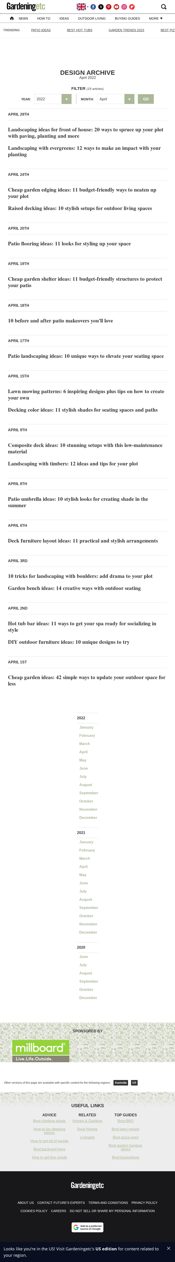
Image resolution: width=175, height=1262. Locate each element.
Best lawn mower (125, 1129)
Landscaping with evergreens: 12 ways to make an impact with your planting (84, 151)
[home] (12, 19)
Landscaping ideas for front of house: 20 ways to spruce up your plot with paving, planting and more (85, 132)
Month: (87, 99)
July (83, 777)
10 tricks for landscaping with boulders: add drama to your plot (80, 576)
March (84, 744)
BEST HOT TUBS (79, 30)
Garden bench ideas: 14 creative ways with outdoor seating (74, 588)
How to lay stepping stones (49, 1131)
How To (43, 18)
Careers (58, 1211)
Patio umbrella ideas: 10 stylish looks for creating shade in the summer (78, 502)
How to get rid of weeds (49, 1141)
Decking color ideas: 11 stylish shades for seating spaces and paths (83, 409)
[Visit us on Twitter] (101, 7)
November (88, 809)
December (88, 818)
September (88, 793)
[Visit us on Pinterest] (108, 7)
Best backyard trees (49, 1149)
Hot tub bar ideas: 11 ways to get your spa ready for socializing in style (82, 626)
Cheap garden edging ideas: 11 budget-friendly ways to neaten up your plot (82, 193)
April (83, 752)
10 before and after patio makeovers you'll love (60, 320)
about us (26, 1203)
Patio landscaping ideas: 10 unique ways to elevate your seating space (86, 356)
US (134, 1082)
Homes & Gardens (87, 1121)
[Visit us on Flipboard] (132, 7)
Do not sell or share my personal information (112, 1211)
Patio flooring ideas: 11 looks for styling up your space (69, 243)
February (87, 735)
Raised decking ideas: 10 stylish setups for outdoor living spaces (80, 208)
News (23, 18)
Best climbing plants (49, 1121)
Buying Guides (127, 18)
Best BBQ (126, 1121)
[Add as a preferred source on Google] (87, 1227)
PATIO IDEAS (41, 30)
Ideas (64, 18)
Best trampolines (125, 1157)
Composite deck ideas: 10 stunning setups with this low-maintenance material (85, 448)
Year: (26, 99)
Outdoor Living (92, 18)
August (85, 785)
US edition (106, 1249)
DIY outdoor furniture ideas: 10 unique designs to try (69, 642)
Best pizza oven (126, 1137)
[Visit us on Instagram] (124, 7)
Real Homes (87, 1129)
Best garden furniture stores (125, 1147)
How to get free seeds (49, 1157)
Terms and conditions (108, 1203)
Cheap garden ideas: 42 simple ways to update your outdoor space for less (86, 680)
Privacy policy (144, 1203)
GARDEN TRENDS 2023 (126, 30)
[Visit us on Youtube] (116, 7)
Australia (121, 1082)
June (83, 768)
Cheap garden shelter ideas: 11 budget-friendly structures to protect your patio (85, 282)
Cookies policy (34, 1211)
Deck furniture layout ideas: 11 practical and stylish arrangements (83, 540)
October (86, 801)
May (82, 760)
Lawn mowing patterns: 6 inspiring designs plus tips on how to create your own (86, 394)
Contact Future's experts (61, 1203)
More (154, 18)
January (86, 727)
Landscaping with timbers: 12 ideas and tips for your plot (73, 463)
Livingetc (87, 1137)
